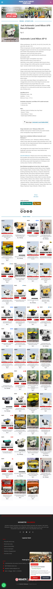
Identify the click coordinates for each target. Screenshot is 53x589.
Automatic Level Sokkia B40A (40, 122)
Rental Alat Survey (8, 544)
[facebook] (21, 211)
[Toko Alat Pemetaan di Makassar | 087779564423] (26, 2)
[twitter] (24, 211)
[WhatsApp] (33, 532)
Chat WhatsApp (28, 203)
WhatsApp (35, 577)
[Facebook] (20, 532)
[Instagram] (23, 532)
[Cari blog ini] (51, 2)
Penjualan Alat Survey (9, 541)
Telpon (38, 203)
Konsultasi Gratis (8, 553)
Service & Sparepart (8, 548)
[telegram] (31, 211)
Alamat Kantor (46, 577)
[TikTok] (29, 532)
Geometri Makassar (25, 155)
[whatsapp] (28, 211)
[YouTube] (26, 532)
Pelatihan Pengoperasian (10, 551)
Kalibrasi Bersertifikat (9, 546)
